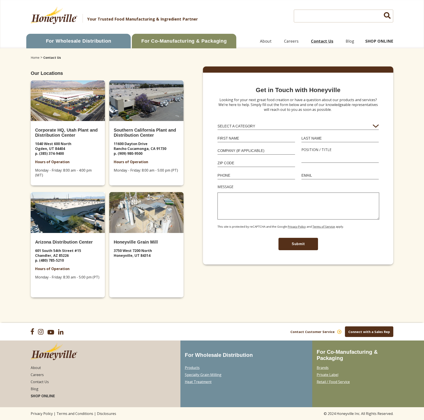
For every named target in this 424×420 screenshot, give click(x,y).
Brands (323, 367)
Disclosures (106, 413)
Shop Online (379, 41)
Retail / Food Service (333, 381)
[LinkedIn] (62, 332)
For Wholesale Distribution (78, 41)
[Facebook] (34, 332)
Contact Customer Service (312, 331)
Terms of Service (323, 227)
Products (192, 367)
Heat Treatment (198, 381)
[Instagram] (42, 332)
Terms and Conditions (75, 413)
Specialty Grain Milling (203, 374)
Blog (350, 41)
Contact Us (322, 41)
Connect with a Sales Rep (369, 331)
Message (225, 186)
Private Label (327, 374)
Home (35, 57)
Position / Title (316, 149)
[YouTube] (52, 333)
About (266, 41)
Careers (291, 41)
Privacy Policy (297, 227)
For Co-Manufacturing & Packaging (184, 41)
